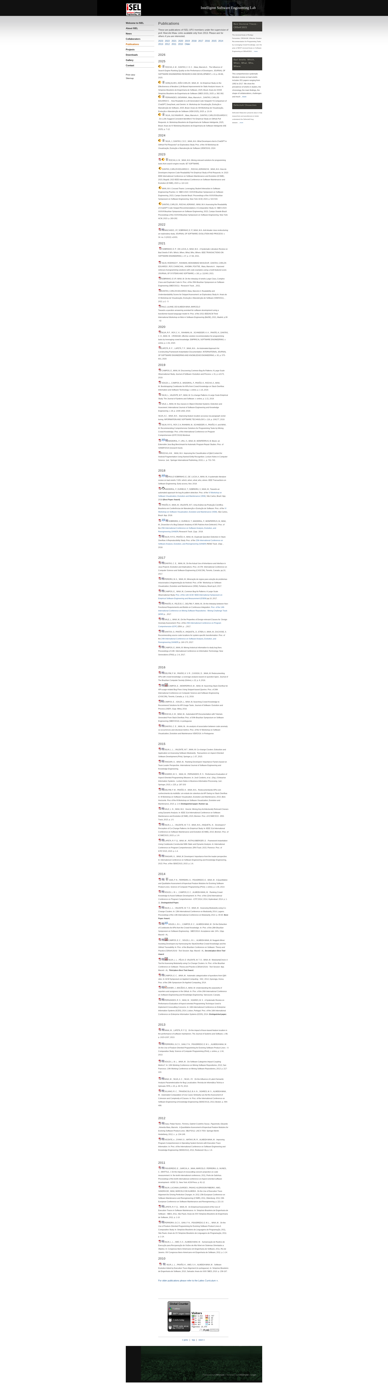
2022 (167, 41)
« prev (185, 1340)
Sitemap (130, 78)
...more (243, 97)
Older (187, 44)
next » (202, 1340)
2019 (186, 41)
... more (255, 51)
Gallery (129, 60)
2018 (194, 41)
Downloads (132, 55)
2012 (167, 44)
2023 (160, 41)
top (193, 1340)
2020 (180, 41)
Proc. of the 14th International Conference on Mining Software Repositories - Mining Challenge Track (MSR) (192, 610)
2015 (214, 41)
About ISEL (132, 28)
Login (253, 1375)
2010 (180, 44)
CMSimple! (244, 1375)
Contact (130, 65)
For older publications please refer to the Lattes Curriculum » (188, 1280)
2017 (200, 41)
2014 (220, 41)
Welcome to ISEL (135, 23)
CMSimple (219, 1375)
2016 (207, 41)
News (129, 33)
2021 (174, 41)
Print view (130, 75)
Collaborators (133, 39)
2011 (174, 44)
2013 (160, 44)
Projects (130, 49)
